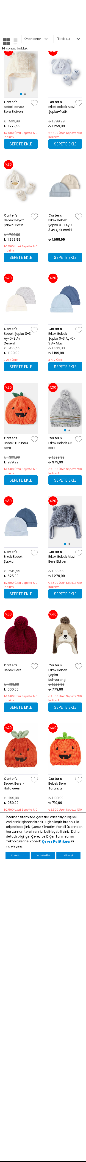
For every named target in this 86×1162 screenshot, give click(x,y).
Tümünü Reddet (43, 855)
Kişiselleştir (68, 855)
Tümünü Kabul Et (17, 855)
